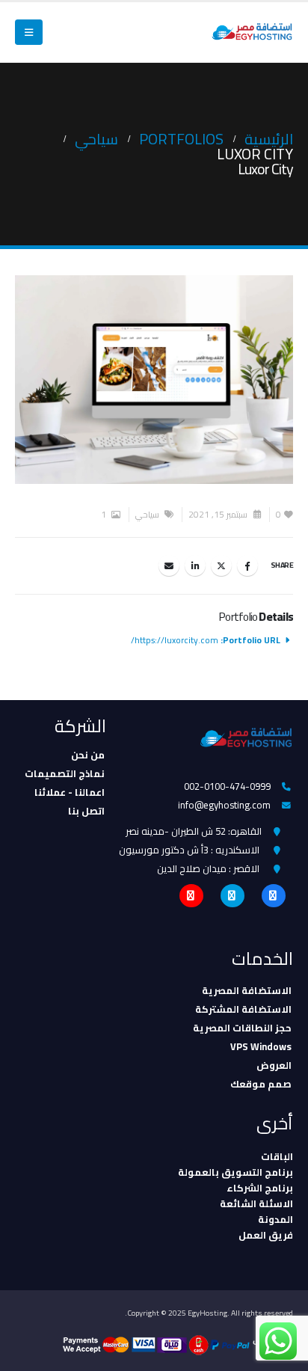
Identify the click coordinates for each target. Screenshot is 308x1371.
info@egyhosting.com (224, 805)
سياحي (147, 514)
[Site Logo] (252, 32)
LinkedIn (195, 565)
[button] (29, 32)
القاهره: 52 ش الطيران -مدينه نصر (194, 831)
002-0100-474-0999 (227, 786)
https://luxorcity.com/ (174, 640)
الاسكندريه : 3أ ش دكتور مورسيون (189, 850)
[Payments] (178, 1344)
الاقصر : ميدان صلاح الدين (208, 868)
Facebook (247, 565)
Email (168, 565)
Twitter (221, 565)
